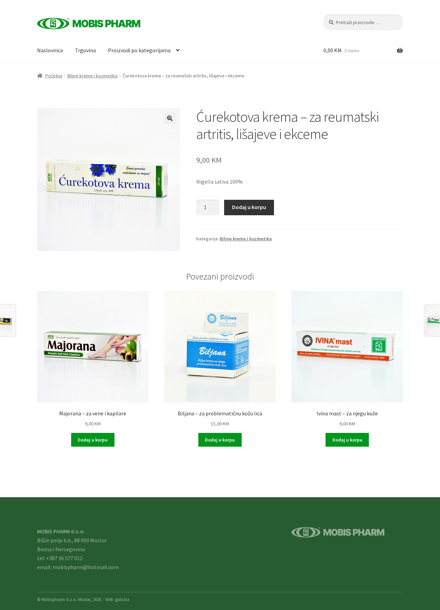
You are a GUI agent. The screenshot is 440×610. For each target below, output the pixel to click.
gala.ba (122, 599)
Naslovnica (50, 50)
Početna (53, 76)
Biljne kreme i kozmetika (92, 76)
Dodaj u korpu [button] (93, 440)
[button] (169, 118)
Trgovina (85, 50)
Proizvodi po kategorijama (139, 50)
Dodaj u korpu (249, 207)
